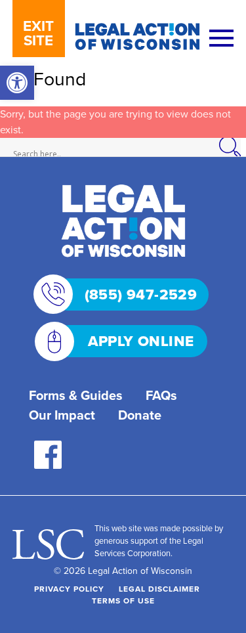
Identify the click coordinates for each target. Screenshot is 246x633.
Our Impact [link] (62, 415)
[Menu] (221, 39)
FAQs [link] (161, 395)
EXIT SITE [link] (38, 33)
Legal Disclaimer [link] (159, 589)
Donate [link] (139, 415)
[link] (17, 83)
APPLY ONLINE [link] (141, 341)
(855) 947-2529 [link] (141, 294)
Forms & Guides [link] (76, 395)
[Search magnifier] (237, 147)
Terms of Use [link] (123, 601)
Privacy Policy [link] (69, 589)
